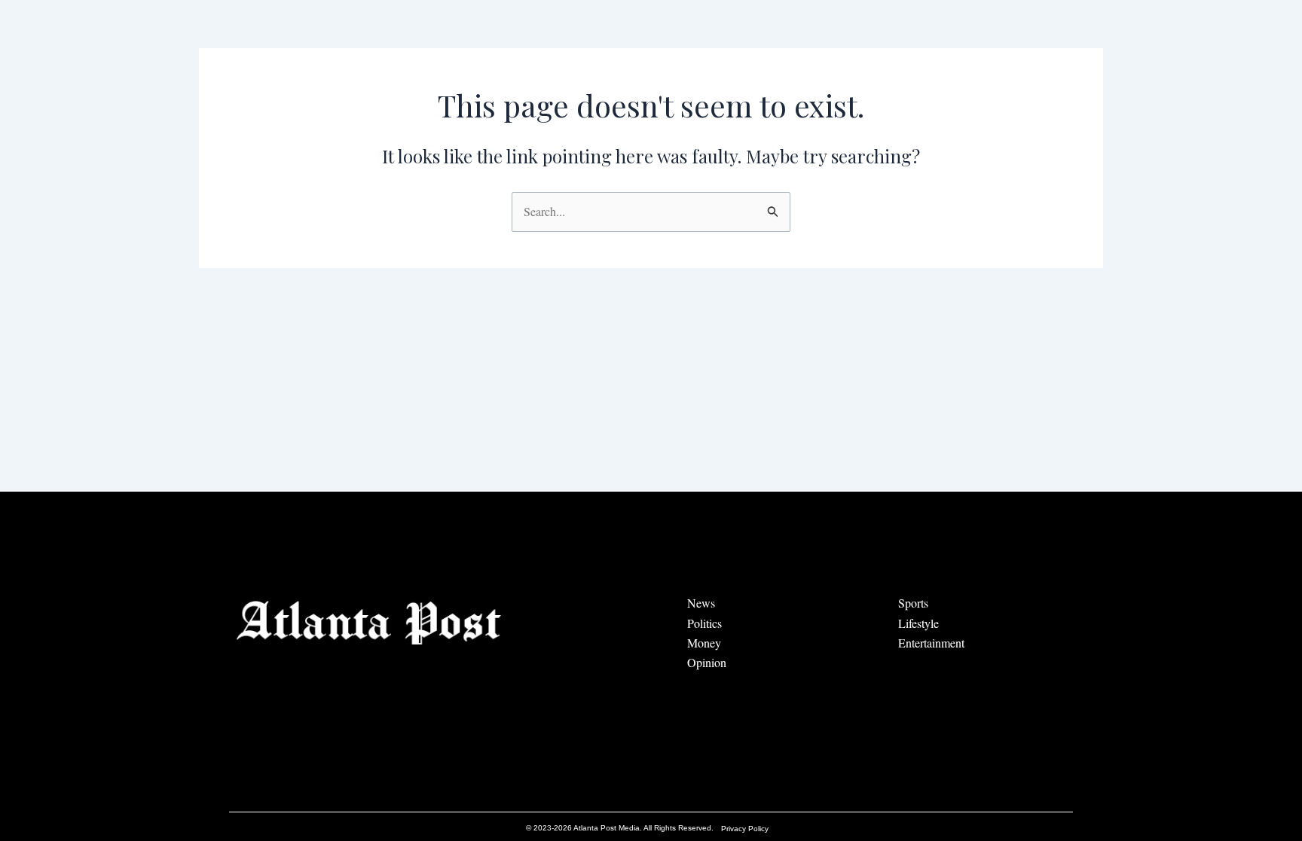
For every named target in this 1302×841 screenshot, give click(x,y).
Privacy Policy (745, 828)
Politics (704, 623)
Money (704, 643)
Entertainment (931, 643)
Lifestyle (918, 623)
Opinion (706, 662)
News (701, 603)
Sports (913, 603)
